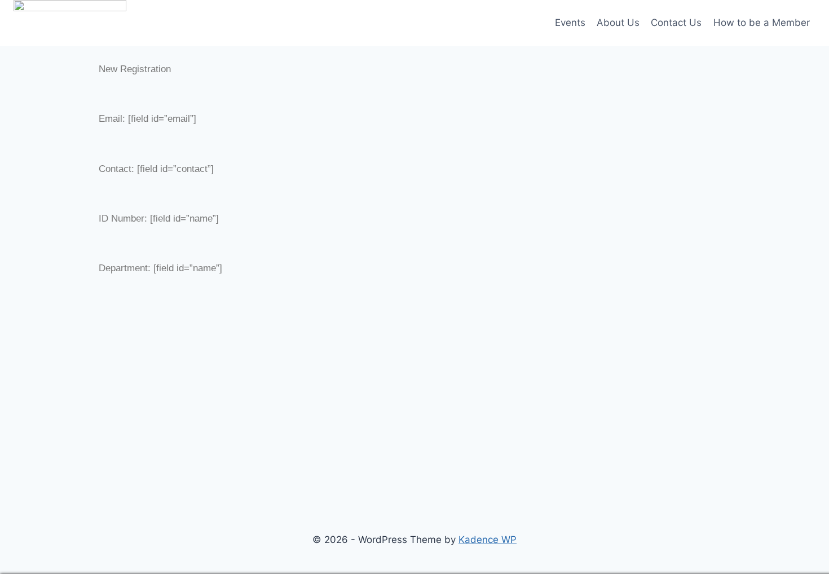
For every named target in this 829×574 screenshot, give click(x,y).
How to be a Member (761, 22)
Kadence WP (487, 539)
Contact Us (676, 22)
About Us (618, 22)
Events (570, 22)
